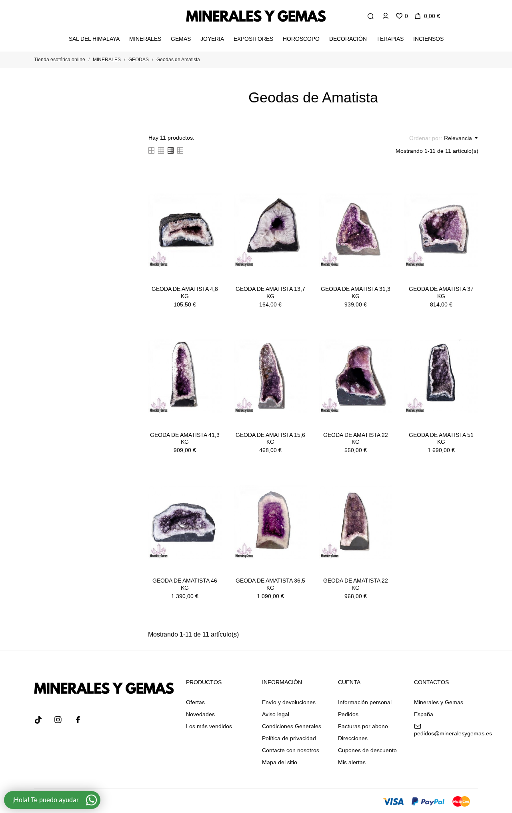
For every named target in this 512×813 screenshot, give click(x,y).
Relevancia (458, 138)
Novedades (200, 714)
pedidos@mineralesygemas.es (453, 733)
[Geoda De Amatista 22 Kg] (383, 344)
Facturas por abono (363, 726)
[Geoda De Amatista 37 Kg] (469, 198)
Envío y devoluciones (289, 702)
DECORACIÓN (348, 39)
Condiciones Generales (291, 726)
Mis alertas (352, 762)
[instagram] (58, 719)
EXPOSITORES (253, 39)
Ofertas (195, 702)
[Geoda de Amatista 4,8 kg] (212, 198)
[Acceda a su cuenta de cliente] (385, 16)
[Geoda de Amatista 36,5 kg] (298, 490)
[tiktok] (38, 720)
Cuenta (349, 682)
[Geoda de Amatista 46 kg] (212, 490)
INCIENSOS (428, 39)
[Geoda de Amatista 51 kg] (469, 344)
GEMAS (181, 39)
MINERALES (145, 39)
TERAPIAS (390, 39)
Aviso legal (275, 714)
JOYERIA (212, 39)
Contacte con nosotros (290, 750)
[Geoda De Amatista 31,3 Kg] (383, 198)
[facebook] (78, 719)
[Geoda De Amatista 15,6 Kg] (298, 344)
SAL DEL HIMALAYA (95, 36)
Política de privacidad (289, 738)
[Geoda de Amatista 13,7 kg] (298, 198)
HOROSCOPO (301, 39)
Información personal (365, 702)
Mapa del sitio (279, 762)
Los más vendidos (209, 726)
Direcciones (353, 738)
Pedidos (348, 714)
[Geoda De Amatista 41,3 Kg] (212, 344)
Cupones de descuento (367, 750)
